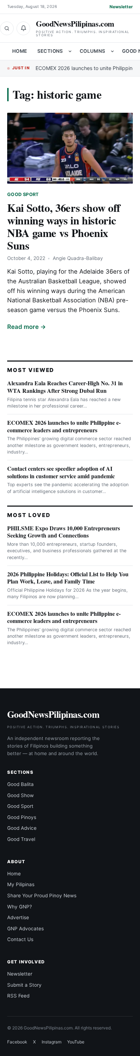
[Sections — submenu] (70, 51)
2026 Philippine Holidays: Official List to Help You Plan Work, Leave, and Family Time (68, 578)
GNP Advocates (25, 928)
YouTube (75, 1042)
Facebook (17, 1042)
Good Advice (22, 828)
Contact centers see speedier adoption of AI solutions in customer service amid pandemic (61, 472)
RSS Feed (18, 996)
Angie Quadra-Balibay (78, 258)
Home (19, 51)
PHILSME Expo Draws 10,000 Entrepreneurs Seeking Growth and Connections (63, 532)
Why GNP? (19, 907)
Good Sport (23, 194)
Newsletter (121, 6)
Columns (93, 51)
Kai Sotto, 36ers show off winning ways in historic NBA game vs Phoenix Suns (63, 226)
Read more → (26, 326)
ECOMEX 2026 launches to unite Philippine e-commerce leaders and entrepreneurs (64, 426)
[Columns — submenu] (112, 51)
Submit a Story (24, 985)
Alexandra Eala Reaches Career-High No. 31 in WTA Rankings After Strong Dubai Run (65, 387)
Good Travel (21, 839)
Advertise (18, 917)
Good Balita (20, 784)
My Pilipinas (20, 884)
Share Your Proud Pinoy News (41, 895)
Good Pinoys (21, 817)
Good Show (20, 795)
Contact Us (20, 939)
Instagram (51, 1042)
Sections (50, 51)
